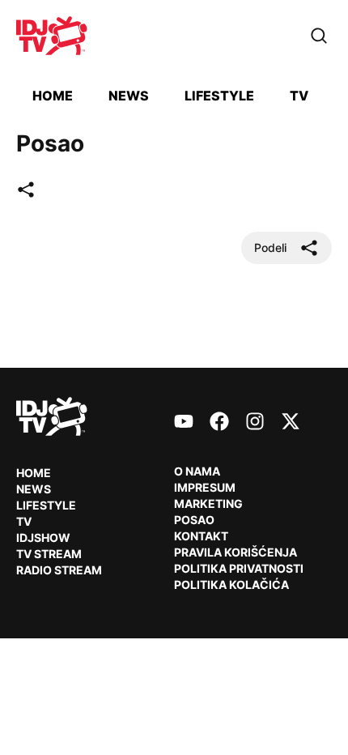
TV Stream (49, 554)
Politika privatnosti (238, 568)
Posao (194, 520)
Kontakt (201, 536)
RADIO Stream (59, 570)
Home (52, 95)
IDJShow (43, 537)
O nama (197, 471)
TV (299, 95)
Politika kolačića (231, 584)
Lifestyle (219, 95)
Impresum (205, 487)
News (128, 95)
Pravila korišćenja (235, 552)
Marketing (208, 503)
